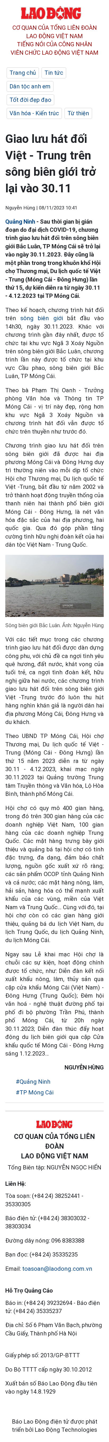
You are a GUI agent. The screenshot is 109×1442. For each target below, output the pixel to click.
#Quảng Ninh (33, 1081)
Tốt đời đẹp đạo (30, 100)
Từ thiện (78, 113)
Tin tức (53, 72)
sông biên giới (41, 318)
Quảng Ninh (21, 221)
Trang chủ (23, 72)
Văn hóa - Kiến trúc (34, 113)
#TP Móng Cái (34, 1092)
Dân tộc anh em (30, 86)
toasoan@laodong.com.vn (57, 1268)
